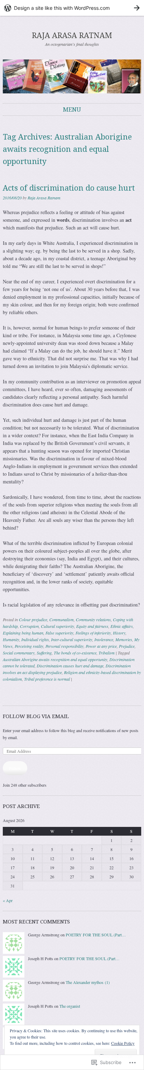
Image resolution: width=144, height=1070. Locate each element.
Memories (123, 639)
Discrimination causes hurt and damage (70, 665)
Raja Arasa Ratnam (44, 197)
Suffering (44, 653)
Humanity (11, 639)
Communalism (61, 619)
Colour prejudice (33, 619)
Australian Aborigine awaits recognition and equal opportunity (55, 659)
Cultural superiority (57, 626)
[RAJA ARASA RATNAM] (72, 76)
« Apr (8, 900)
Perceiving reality (29, 646)
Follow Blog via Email (36, 716)
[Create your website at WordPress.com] (72, 8)
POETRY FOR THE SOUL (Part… (96, 934)
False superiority (59, 633)
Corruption (29, 626)
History (119, 633)
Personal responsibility (64, 646)
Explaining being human (23, 633)
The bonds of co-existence (75, 653)
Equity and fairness (92, 626)
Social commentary (19, 653)
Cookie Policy (123, 1043)
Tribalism (107, 653)
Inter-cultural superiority (71, 639)
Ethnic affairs (121, 626)
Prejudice (127, 646)
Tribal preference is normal (47, 679)
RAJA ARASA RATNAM (72, 35)
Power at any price (101, 646)
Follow (15, 768)
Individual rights (35, 639)
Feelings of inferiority (93, 633)
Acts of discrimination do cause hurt (69, 188)
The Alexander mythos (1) (88, 982)
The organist (69, 1006)
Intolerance (103, 639)
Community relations (93, 619)
